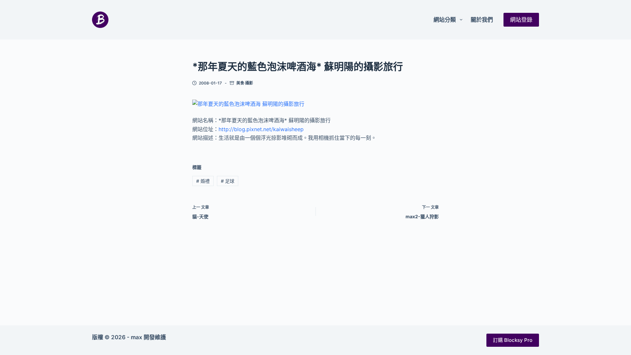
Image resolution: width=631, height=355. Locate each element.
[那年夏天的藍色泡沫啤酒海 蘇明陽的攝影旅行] (248, 103)
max (136, 337)
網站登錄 (521, 19)
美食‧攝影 (244, 83)
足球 (227, 181)
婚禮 (203, 181)
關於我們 (482, 19)
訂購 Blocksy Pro (512, 340)
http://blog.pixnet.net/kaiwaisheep (261, 129)
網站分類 (444, 19)
